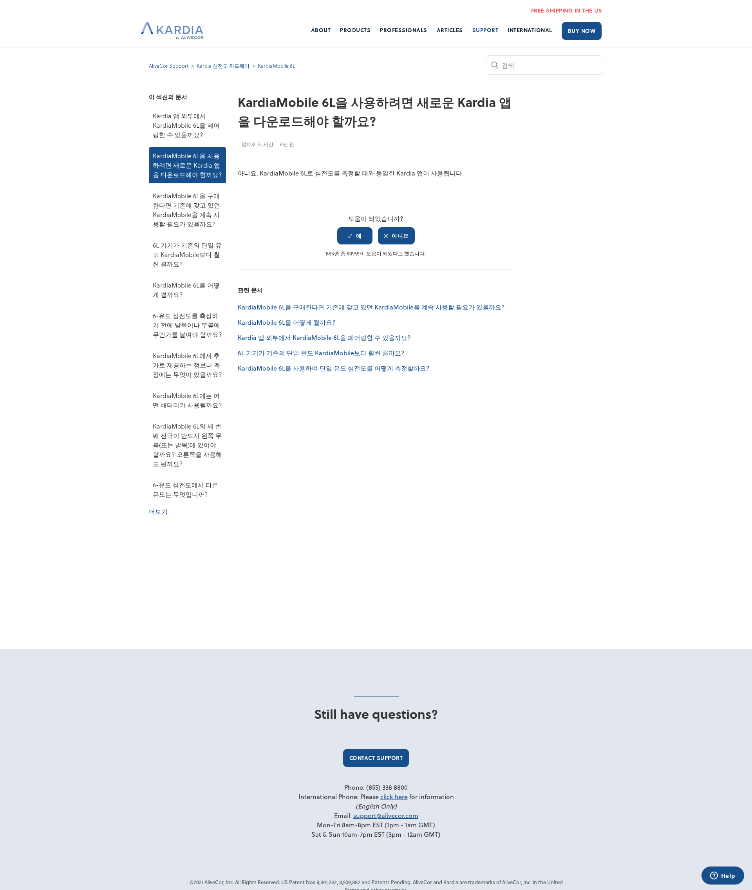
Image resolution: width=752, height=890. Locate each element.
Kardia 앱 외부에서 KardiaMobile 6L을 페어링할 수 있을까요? (186, 125)
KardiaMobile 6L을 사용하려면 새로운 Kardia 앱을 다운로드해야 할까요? (187, 165)
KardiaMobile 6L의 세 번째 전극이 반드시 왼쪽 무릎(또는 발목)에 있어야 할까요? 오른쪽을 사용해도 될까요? (187, 444)
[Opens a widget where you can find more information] (722, 876)
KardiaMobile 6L (276, 65)
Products (355, 30)
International (530, 30)
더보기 (158, 511)
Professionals (403, 30)
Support (485, 30)
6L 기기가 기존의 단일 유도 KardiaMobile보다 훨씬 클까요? (187, 254)
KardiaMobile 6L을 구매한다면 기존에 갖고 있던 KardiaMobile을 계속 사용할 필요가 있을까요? (186, 209)
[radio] (354, 235)
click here (394, 796)
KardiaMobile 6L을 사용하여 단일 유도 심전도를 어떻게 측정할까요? (334, 368)
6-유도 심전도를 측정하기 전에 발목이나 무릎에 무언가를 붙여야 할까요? (187, 325)
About (321, 30)
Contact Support (376, 758)
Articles (450, 30)
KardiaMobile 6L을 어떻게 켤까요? (186, 289)
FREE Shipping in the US (566, 10)
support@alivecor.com (385, 815)
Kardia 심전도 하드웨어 (223, 65)
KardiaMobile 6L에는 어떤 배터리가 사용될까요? (187, 400)
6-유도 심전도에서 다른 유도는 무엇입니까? (185, 489)
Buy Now (582, 31)
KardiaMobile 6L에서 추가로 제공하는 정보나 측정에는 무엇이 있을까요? (187, 365)
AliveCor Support (168, 65)
